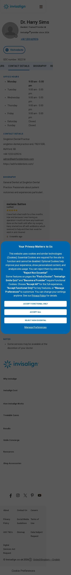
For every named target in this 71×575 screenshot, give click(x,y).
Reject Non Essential (35, 320)
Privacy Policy (39, 295)
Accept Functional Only (35, 304)
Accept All (35, 312)
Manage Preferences (35, 327)
